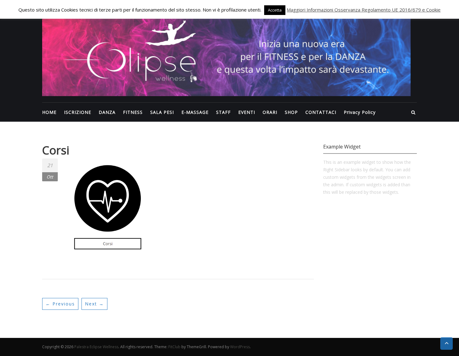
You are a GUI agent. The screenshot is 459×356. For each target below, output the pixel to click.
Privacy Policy (360, 112)
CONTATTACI (320, 112)
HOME (49, 112)
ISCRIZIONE (77, 112)
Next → (94, 304)
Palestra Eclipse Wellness (96, 346)
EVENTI (246, 112)
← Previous (60, 304)
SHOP (291, 112)
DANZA (107, 112)
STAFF (223, 112)
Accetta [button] (275, 10)
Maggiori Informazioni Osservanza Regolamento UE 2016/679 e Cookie (364, 10)
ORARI (270, 112)
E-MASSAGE (195, 112)
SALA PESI (162, 112)
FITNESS (133, 112)
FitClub (174, 346)
